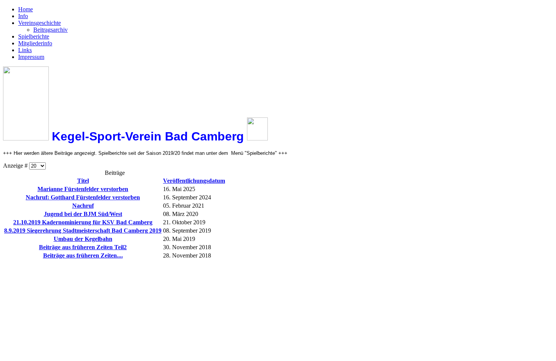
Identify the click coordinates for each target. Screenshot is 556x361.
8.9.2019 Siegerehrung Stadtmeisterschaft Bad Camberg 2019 (83, 230)
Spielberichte (33, 36)
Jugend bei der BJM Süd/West (83, 214)
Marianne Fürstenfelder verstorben (82, 189)
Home (25, 9)
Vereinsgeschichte (39, 23)
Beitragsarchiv (50, 29)
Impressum (31, 57)
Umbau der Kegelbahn (83, 239)
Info (23, 16)
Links (25, 50)
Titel (83, 180)
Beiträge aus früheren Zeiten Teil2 (83, 247)
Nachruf (83, 205)
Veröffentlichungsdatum (194, 180)
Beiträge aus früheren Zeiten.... (83, 255)
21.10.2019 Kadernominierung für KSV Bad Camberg (82, 222)
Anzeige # (16, 165)
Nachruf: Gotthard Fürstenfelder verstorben (83, 197)
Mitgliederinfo (35, 43)
